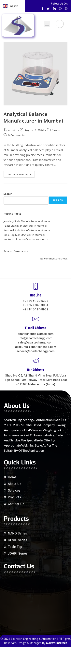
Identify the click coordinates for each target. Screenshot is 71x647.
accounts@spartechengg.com (35, 347)
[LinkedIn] (54, 8)
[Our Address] (35, 360)
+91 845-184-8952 (35, 309)
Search (8, 194)
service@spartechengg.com (35, 351)
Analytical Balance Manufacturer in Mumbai (33, 117)
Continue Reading (21, 173)
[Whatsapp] (60, 8)
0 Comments (16, 135)
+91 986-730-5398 (35, 301)
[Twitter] (48, 8)
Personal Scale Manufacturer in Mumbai (27, 230)
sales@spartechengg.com (35, 342)
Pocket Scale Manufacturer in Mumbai (26, 239)
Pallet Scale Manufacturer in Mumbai (25, 225)
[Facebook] (42, 8)
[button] (47, 24)
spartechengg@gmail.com (35, 334)
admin (12, 130)
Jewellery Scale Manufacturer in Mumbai (27, 221)
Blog (54, 130)
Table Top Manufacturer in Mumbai (24, 235)
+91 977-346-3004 (35, 305)
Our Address (35, 370)
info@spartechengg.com (35, 338)
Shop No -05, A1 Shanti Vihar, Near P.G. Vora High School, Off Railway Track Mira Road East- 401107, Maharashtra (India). (36, 379)
